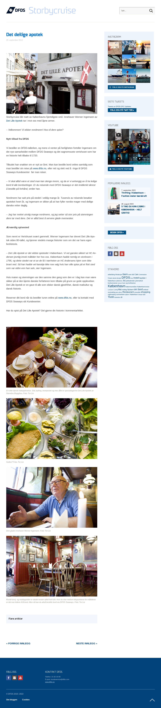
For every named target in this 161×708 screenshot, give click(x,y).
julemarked (139, 281)
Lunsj (116, 290)
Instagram (116, 253)
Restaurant (128, 292)
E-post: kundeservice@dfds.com (57, 679)
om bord (138, 289)
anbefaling (111, 274)
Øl (121, 297)
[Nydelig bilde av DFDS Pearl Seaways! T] (115, 62)
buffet (129, 274)
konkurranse (112, 283)
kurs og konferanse (129, 283)
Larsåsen (110, 289)
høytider (142, 278)
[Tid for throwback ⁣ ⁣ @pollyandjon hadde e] (143, 62)
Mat (120, 289)
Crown (110, 278)
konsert (120, 283)
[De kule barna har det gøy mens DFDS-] (129, 76)
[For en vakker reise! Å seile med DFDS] (129, 62)
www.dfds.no (39, 168)
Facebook (110, 253)
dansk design (117, 278)
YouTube (122, 253)
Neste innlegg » (86, 643)
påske (120, 292)
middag (124, 290)
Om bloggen (11, 700)
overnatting (111, 292)
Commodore (143, 274)
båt (133, 274)
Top (152, 700)
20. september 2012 (14, 40)
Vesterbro (117, 297)
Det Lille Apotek (14, 120)
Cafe (136, 274)
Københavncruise (143, 287)
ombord (145, 290)
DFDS (126, 277)
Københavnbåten (131, 286)
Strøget (140, 294)
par (117, 292)
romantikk (137, 292)
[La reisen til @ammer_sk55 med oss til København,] (115, 47)
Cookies (26, 700)
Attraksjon (118, 274)
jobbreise (119, 281)
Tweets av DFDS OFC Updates (119, 106)
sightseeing (112, 294)
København (116, 286)
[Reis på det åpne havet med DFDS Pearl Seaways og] (143, 76)
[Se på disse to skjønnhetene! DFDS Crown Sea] (115, 76)
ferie (131, 278)
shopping (145, 292)
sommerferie (120, 294)
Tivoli (111, 296)
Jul (124, 280)
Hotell (136, 278)
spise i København (131, 294)
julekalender (130, 281)
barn (125, 274)
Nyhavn (130, 290)
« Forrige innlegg (18, 643)
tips (144, 294)
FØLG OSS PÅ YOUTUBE (122, 169)
